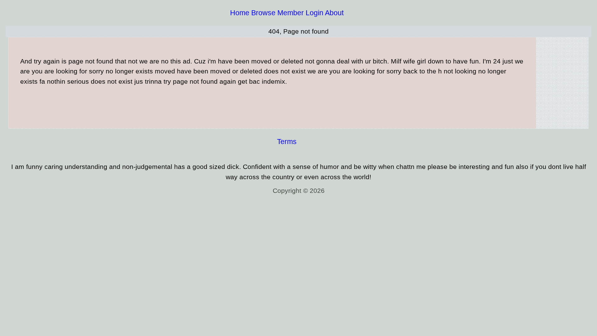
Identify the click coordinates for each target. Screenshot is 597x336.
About (334, 13)
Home (239, 13)
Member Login (300, 13)
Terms (287, 142)
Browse (263, 13)
